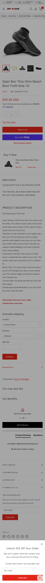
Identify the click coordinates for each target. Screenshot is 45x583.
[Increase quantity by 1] (17, 114)
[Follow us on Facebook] (4, 536)
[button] (22, 448)
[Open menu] (3, 9)
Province (5, 331)
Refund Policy (7, 367)
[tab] (23, 436)
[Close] (42, 544)
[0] (40, 8)
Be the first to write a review (22, 449)
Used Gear (12, 16)
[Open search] (31, 9)
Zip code (5, 342)
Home (3, 16)
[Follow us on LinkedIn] (27, 536)
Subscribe (22, 578)
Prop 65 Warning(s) (21, 379)
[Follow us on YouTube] (17, 536)
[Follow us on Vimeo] (22, 536)
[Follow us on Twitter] (8, 536)
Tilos (4, 92)
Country (5, 319)
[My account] (36, 9)
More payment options (23, 143)
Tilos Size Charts (9, 122)
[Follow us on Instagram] (13, 536)
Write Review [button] (22, 425)
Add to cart (22, 129)
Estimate (9, 356)
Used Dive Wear (25, 16)
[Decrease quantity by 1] (5, 114)
